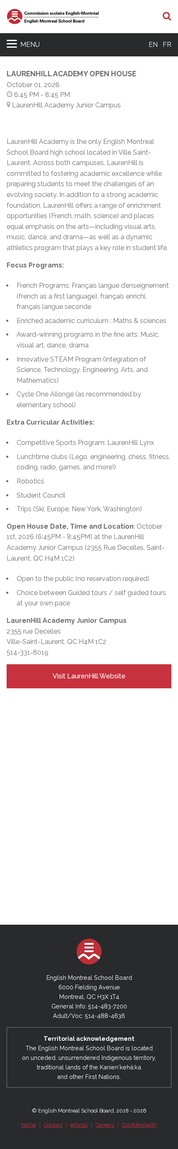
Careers (105, 1125)
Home (28, 1125)
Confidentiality (139, 1125)
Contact (53, 1125)
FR (167, 45)
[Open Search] (167, 16)
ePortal (79, 1125)
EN (153, 45)
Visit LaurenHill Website (89, 676)
